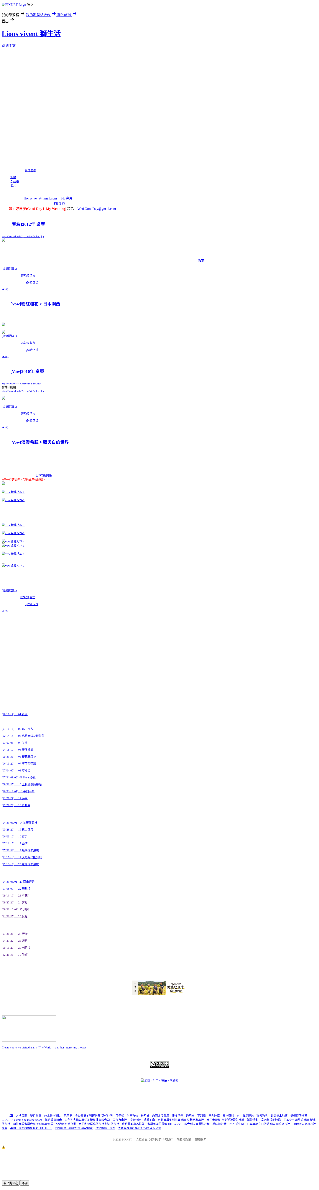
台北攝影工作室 (105, 1128)
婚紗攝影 (252, 1119)
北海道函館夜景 (66, 1124)
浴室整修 (132, 1115)
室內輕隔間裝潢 (271, 1119)
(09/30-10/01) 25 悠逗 (15, 909)
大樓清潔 (21, 1115)
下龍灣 (201, 1115)
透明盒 (190, 1115)
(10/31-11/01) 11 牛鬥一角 (18, 791)
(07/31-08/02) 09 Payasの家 (19, 777)
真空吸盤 (228, 1115)
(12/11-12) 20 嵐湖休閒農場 (20, 864)
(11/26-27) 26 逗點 (15, 916)
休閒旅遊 (30, 170)
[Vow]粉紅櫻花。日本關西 (35, 304)
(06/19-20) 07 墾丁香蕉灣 (19, 763)
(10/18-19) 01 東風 (15, 714)
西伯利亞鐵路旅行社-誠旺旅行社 (99, 1124)
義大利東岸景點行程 (197, 1124)
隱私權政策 (184, 1139)
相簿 (13, 177)
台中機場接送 (245, 1115)
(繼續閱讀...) (9, 268)
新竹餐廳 (35, 1115)
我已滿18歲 (10, 1183)
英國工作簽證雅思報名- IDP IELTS (31, 1128)
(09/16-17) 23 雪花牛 (16, 895)
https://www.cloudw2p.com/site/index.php (23, 391)
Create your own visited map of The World (26, 1047)
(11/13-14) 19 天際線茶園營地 (22, 857)
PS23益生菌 (236, 1124)
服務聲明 (200, 1139)
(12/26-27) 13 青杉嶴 (16, 805)
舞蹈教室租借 (53, 1119)
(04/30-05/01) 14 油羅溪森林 (19, 822)
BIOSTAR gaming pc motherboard (22, 1119)
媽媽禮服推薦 (298, 1115)
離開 (25, 1183)
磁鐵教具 (262, 1115)
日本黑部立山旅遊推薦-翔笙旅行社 (268, 1124)
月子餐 (119, 1115)
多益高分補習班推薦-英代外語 (94, 1115)
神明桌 (145, 1115)
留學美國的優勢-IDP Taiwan (164, 1124)
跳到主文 (9, 46)
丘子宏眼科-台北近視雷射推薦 (225, 1119)
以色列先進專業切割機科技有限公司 (87, 1119)
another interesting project (70, 1047)
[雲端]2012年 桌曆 (27, 224)
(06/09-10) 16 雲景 (15, 836)
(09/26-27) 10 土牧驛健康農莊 (22, 784)
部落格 (14, 181)
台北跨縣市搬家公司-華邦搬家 (74, 1128)
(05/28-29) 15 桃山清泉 (17, 829)
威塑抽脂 (149, 1119)
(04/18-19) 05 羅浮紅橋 (17, 749)
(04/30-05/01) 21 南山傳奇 (18, 881)
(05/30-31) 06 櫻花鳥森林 (19, 756)
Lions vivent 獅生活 (31, 34)
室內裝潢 (214, 1115)
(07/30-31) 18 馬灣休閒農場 (20, 850)
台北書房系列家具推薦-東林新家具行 (181, 1119)
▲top (5, 288)
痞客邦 (24, 275)
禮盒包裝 (135, 1119)
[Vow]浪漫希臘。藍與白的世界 (39, 442)
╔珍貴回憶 (31, 282)
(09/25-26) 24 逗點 (15, 902)
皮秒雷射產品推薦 (133, 1124)
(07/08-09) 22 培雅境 (16, 888)
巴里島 (68, 1115)
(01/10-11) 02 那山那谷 (17, 728)
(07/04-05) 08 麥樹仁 (16, 770)
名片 (13, 185)
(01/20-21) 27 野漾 (15, 933)
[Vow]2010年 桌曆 (27, 371)
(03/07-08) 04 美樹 (15, 742)
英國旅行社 (219, 1124)
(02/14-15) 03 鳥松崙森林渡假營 (23, 735)
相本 (201, 260)
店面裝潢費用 (160, 1115)
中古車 (9, 1115)
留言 (32, 275)
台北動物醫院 (52, 1115)
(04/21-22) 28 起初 (15, 940)
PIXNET (127, 1139)
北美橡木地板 (279, 1115)
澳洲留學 (177, 1115)
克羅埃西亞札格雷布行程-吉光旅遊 (139, 1128)
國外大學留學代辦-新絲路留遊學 (33, 1124)
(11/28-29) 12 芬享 (15, 798)
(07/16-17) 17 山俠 (15, 843)
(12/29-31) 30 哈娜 (15, 954)
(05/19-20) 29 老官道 (16, 947)
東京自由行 (120, 1119)
